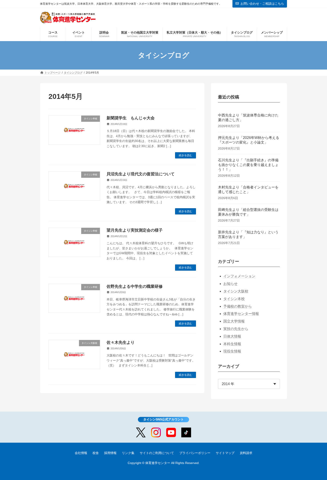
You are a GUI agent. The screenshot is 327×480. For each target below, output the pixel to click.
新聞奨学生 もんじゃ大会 (131, 118)
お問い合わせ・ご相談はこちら (262, 3)
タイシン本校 (234, 299)
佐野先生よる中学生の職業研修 (135, 286)
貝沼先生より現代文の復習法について (141, 174)
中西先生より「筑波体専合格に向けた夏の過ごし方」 (248, 117)
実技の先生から (235, 329)
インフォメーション (239, 276)
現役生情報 (232, 351)
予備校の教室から (237, 306)
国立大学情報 (234, 321)
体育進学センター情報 (241, 314)
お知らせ (230, 284)
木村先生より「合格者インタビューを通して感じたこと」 (248, 189)
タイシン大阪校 (235, 291)
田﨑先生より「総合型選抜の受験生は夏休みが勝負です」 (248, 212)
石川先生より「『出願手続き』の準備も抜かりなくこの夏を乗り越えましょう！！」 (248, 164)
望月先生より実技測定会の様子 (135, 230)
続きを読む (185, 155)
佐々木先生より (121, 342)
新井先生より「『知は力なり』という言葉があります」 (248, 234)
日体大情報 (232, 336)
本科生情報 (232, 344)
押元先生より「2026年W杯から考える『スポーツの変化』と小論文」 (248, 140)
